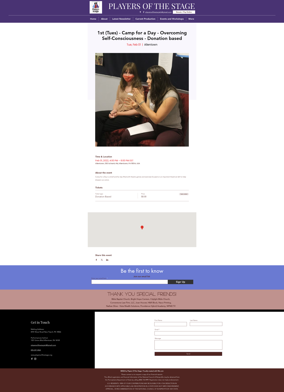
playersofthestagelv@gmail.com (43, 345)
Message (158, 338)
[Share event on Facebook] (96, 260)
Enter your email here (98, 278)
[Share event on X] (102, 260)
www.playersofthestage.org (41, 355)
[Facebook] (144, 12)
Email (156, 329)
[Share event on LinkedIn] (107, 260)
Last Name (193, 320)
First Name (158, 320)
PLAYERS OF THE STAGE (151, 6)
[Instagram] (35, 358)
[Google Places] (140, 12)
